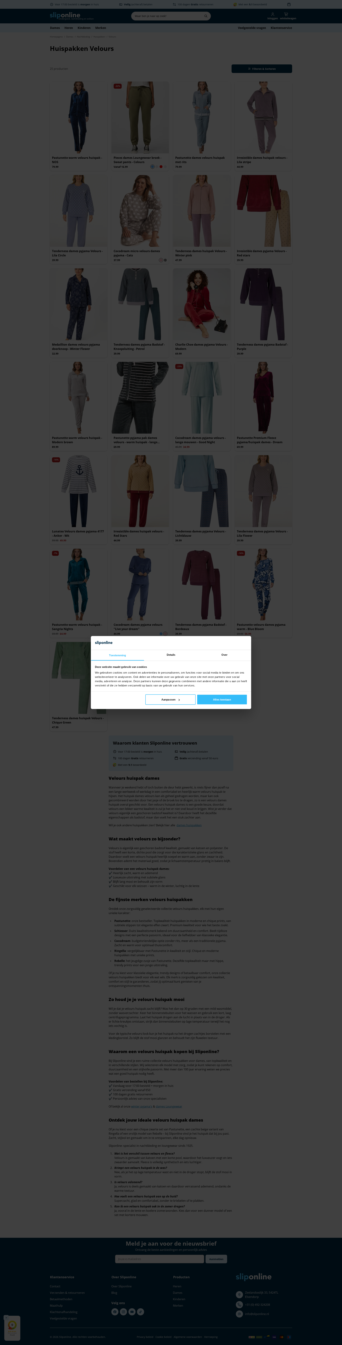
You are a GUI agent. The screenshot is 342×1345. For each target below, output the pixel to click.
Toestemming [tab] (117, 655)
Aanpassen (168, 699)
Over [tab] (224, 654)
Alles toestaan (222, 699)
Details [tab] (171, 654)
